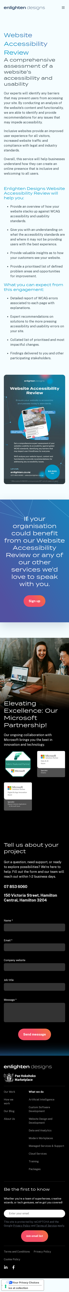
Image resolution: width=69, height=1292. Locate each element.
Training (34, 1161)
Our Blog (9, 1111)
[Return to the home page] (24, 7)
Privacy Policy (21, 1225)
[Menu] (63, 8)
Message (10, 999)
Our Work (9, 1091)
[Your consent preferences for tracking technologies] (6, 1286)
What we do (36, 1091)
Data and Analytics (40, 1130)
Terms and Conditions (17, 1251)
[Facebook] (13, 1267)
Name (8, 920)
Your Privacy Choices (26, 1282)
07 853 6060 (15, 886)
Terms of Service (46, 1225)
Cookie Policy (12, 1259)
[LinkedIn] (6, 1267)
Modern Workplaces (41, 1138)
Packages (35, 1169)
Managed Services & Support (46, 1145)
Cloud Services (38, 1153)
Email (8, 940)
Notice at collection (16, 1288)
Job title (9, 980)
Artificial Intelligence (41, 1099)
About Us (9, 1118)
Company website (14, 960)
